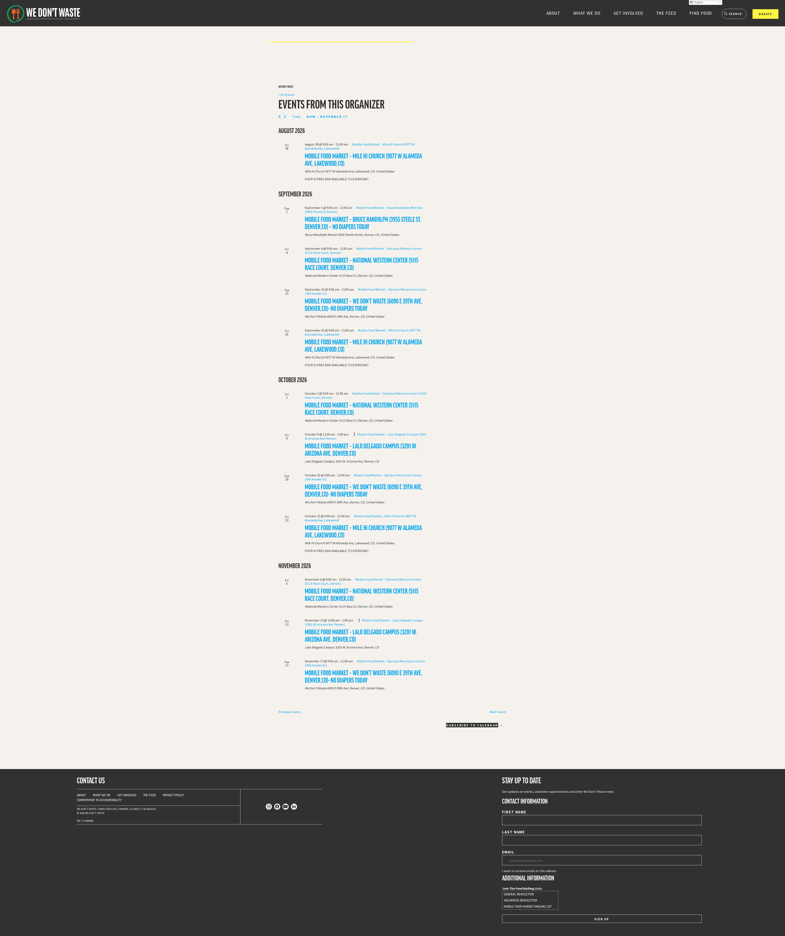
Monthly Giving (766, 23)
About (553, 13)
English (698, 2)
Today (296, 116)
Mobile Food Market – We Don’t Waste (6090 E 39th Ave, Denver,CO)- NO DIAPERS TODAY (363, 304)
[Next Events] (285, 117)
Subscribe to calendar (472, 725)
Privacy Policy (173, 795)
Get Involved (628, 13)
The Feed (666, 13)
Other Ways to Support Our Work (767, 29)
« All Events (286, 95)
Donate (765, 14)
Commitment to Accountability (99, 800)
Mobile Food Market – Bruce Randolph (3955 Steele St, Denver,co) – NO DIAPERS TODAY (363, 222)
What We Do (587, 13)
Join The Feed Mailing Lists (522, 888)
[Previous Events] (279, 117)
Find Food (701, 13)
